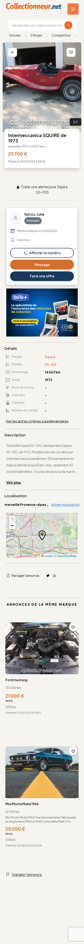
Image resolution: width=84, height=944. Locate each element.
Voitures (15, 35)
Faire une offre (42, 276)
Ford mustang (16, 680)
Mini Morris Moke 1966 (22, 804)
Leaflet (48, 556)
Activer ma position (65, 504)
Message (42, 264)
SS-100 (50, 364)
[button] (42, 535)
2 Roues (36, 35)
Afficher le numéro (44, 253)
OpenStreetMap (67, 556)
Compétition (61, 35)
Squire (50, 357)
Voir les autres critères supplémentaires (37, 421)
